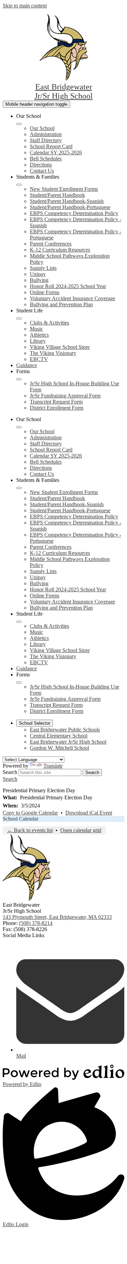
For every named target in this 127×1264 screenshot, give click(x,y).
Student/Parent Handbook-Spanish (67, 201)
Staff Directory (46, 140)
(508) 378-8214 (35, 923)
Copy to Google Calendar (30, 813)
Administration (46, 134)
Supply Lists (43, 268)
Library (38, 341)
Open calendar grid (80, 830)
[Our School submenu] (19, 124)
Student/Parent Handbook (57, 195)
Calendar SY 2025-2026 (56, 152)
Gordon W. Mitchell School (59, 748)
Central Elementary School (58, 736)
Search (10, 772)
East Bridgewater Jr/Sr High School (68, 742)
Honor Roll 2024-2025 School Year (68, 286)
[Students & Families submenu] (19, 185)
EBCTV (39, 359)
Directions (41, 164)
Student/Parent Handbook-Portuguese (70, 207)
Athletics (39, 335)
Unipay (38, 274)
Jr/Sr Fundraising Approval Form (65, 395)
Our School (42, 128)
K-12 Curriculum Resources (60, 250)
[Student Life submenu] (19, 318)
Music (36, 329)
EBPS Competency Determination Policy (74, 213)
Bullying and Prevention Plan (61, 304)
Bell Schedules (46, 158)
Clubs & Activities (49, 323)
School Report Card (51, 146)
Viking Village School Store (60, 347)
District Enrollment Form (56, 408)
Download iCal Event (88, 813)
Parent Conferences (50, 244)
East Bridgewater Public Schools (65, 729)
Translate (53, 766)
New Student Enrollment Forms (64, 189)
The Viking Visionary (53, 353)
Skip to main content (25, 5)
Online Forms (44, 292)
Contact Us (42, 171)
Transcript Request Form (56, 402)
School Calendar (20, 819)
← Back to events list (30, 830)
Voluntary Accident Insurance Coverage (72, 298)
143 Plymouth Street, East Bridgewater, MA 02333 (57, 917)
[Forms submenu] (19, 379)
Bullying (39, 280)
